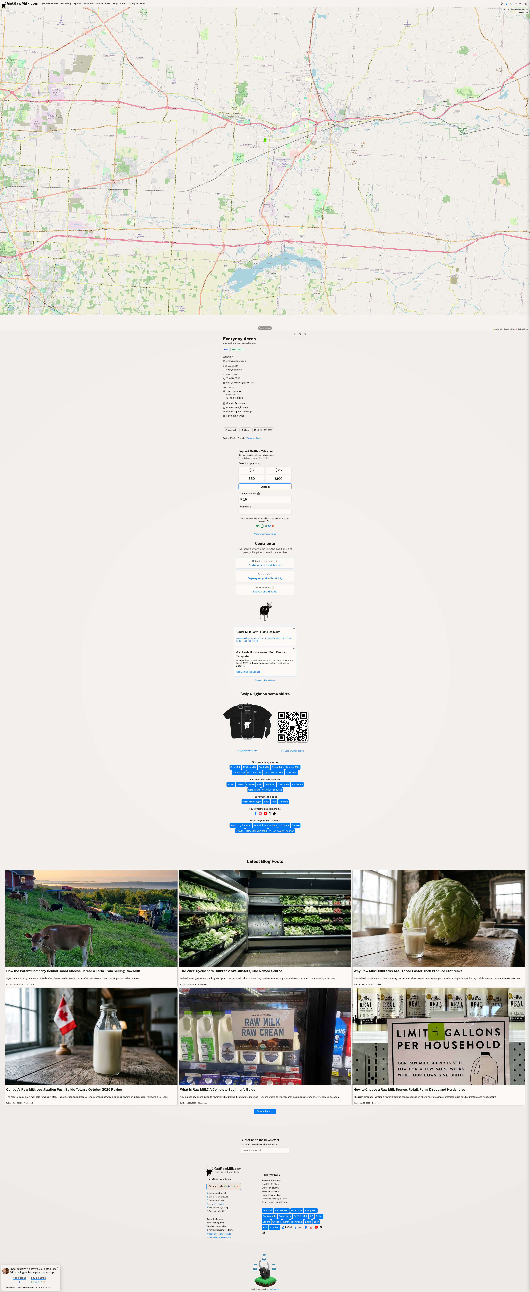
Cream (240, 784)
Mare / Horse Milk (273, 772)
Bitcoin (296, 825)
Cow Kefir (270, 784)
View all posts (265, 1111)
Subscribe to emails (215, 1219)
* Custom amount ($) (249, 493)
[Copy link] (295, 333)
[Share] (300, 333)
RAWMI (240, 830)
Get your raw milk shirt (247, 750)
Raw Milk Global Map (265, 825)
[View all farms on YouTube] (265, 813)
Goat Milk (264, 767)
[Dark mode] (511, 3)
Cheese (250, 784)
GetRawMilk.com (227, 1168)
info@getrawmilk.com (220, 1179)
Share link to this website (219, 1237)
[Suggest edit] (305, 333)
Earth (225, 438)
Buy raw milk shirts (217, 1211)
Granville (242, 438)
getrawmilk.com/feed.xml (220, 1230)
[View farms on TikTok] (264, 1233)
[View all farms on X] (270, 813)
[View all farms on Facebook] (255, 813)
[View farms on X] (321, 1227)
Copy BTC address (217, 1204)
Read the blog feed (215, 1222)
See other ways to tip (218, 1207)
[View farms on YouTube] (316, 1227)
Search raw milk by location (274, 1198)
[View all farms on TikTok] (274, 813)
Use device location (283, 831)
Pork (274, 801)
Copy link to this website (219, 1234)
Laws (108, 3)
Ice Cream (297, 784)
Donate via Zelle (216, 1200)
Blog (115, 3)
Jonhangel (274, 1289)
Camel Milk (239, 772)
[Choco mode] (516, 3)
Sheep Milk (277, 767)
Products (89, 3)
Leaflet (496, 329)
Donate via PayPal (217, 1193)
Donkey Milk (293, 767)
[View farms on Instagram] (311, 1227)
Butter (230, 784)
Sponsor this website (265, 680)
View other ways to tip (265, 534)
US (230, 438)
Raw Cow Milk (237, 349)
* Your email (245, 506)
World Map (65, 3)
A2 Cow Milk (249, 767)
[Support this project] (506, 3)
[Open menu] (525, 3)
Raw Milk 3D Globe (270, 1184)
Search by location (240, 825)
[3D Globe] (501, 3)
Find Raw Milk (51, 3)
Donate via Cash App (218, 1197)
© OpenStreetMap (507, 329)
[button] (4, 11)
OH (234, 438)
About (123, 3)
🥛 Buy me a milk (137, 3)
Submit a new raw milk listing (275, 1202)
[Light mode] (520, 3)
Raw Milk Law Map (256, 830)
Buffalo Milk (254, 772)
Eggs (308, 1221)
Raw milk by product (271, 1195)
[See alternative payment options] (269, 526)
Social (99, 3)
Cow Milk (235, 767)
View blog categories (216, 1226)
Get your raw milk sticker (292, 751)
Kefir (259, 784)
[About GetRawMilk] (5, 1271)
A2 (311, 1216)
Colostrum (254, 789)
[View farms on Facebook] (306, 1227)
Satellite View (523, 12)
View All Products (272, 789)
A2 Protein (291, 772)
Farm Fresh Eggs (252, 801)
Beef (266, 801)
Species (78, 3)
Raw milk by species (271, 1191)
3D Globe (284, 825)
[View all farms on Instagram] (260, 813)
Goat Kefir (283, 784)
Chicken (283, 801)
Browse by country (270, 1188)
